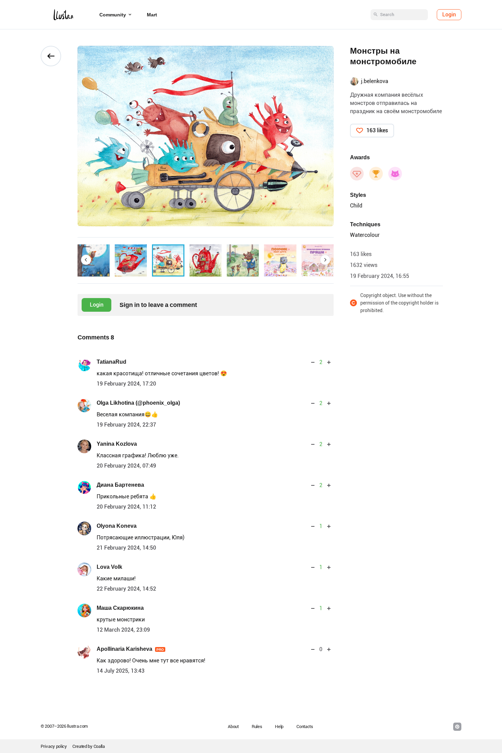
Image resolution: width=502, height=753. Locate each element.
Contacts (304, 726)
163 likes (377, 130)
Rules (257, 726)
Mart (152, 14)
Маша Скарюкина (120, 608)
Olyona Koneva (117, 526)
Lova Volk (109, 567)
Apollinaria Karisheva (130, 649)
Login (449, 14)
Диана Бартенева (120, 485)
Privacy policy (54, 746)
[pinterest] (457, 727)
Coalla (99, 746)
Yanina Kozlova (117, 444)
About (233, 726)
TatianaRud (111, 362)
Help (279, 726)
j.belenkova (374, 81)
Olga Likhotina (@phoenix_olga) (138, 403)
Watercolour (365, 235)
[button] (86, 260)
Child (356, 205)
